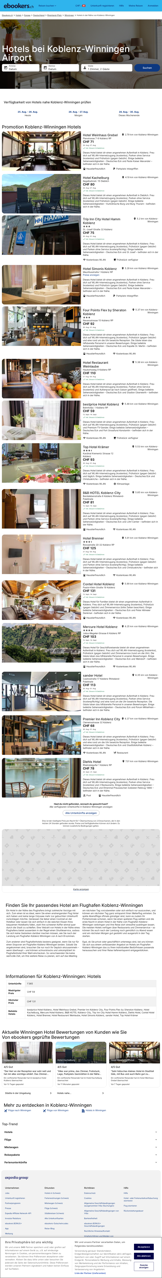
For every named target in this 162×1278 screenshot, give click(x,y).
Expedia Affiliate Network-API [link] (18, 1213)
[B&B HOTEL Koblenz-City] (81, 511)
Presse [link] (8, 1208)
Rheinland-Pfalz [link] (54, 15)
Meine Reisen (136, 5)
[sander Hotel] (81, 692)
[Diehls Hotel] (81, 778)
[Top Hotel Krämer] (81, 465)
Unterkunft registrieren (102, 5)
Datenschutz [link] (90, 1193)
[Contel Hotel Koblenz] (81, 600)
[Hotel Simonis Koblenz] (81, 284)
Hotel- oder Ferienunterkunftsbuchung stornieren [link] (141, 1199)
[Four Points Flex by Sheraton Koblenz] (81, 331)
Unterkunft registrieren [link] (15, 1198)
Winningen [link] (69, 15)
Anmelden (153, 5)
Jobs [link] (7, 1193)
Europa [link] (27, 15)
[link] (23, 1111)
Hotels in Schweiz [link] (53, 1193)
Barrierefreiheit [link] (90, 1218)
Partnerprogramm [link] (12, 1203)
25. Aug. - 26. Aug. (28, 111)
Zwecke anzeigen (143, 1266)
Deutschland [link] (38, 15)
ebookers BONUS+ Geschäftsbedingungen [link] (94, 1224)
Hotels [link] (18, 15)
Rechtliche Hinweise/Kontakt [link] (97, 1231)
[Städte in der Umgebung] (29, 1093)
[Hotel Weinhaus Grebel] (81, 151)
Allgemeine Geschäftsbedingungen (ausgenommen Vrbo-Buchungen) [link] (99, 1204)
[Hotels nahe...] (81, 1093)
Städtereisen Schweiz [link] (54, 1213)
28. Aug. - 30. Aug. (129, 111)
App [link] (7, 1228)
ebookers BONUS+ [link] (13, 1223)
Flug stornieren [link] (130, 1206)
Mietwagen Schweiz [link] (54, 1203)
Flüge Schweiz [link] (51, 1208)
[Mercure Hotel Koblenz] (81, 646)
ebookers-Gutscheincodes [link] (56, 1223)
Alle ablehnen (144, 1256)
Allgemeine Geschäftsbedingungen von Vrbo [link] (101, 1212)
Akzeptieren (144, 1247)
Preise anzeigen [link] (91, 275)
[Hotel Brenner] (81, 556)
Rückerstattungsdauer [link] (133, 1211)
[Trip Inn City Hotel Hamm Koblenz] (81, 239)
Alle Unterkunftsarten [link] (54, 1218)
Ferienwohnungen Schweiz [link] (57, 1198)
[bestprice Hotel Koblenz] (81, 421)
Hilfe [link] (126, 1193)
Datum (13, 69)
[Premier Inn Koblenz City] (81, 735)
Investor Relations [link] (13, 1218)
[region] (81, 1257)
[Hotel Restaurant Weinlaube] (81, 379)
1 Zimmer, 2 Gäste (98, 69)
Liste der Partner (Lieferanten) (90, 1273)
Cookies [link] (87, 1198)
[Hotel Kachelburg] (81, 193)
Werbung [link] (9, 1233)
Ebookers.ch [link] (7, 15)
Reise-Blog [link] (49, 1228)
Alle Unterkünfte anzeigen (81, 813)
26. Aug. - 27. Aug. (78, 111)
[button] (81, 1132)
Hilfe (121, 5)
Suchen (147, 67)
